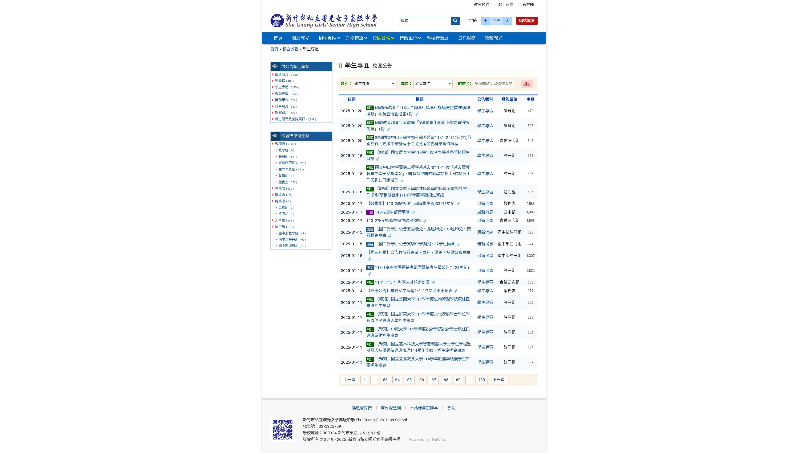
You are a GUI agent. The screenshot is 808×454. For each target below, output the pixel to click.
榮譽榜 (284, 81)
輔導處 (283, 195)
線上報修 (505, 4)
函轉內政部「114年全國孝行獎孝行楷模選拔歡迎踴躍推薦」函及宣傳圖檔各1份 (418, 111)
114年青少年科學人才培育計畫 (398, 282)
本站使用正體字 (424, 408)
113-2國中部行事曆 (388, 212)
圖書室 (287, 182)
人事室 (284, 220)
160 (483, 380)
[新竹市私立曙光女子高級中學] (323, 20)
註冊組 (287, 156)
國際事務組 (291, 169)
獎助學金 (286, 100)
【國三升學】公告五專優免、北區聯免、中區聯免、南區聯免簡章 (418, 232)
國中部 (284, 227)
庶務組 (286, 208)
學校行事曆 (438, 38)
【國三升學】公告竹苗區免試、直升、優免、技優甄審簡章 (418, 252)
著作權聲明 (391, 408)
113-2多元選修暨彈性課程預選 (393, 220)
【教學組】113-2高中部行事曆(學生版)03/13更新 (410, 203)
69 (459, 380)
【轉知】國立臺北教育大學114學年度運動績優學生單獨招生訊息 (418, 362)
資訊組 (286, 214)
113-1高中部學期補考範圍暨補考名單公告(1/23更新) (418, 267)
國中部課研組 (292, 246)
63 (386, 380)
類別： (346, 83)
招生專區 (327, 38)
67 (435, 380)
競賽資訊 (286, 113)
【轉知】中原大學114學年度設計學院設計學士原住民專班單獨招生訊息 (418, 332)
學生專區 (287, 87)
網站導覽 (527, 20)
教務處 (285, 144)
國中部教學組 (292, 233)
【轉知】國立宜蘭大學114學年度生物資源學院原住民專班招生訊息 (418, 302)
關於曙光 (300, 38)
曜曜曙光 (493, 38)
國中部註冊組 (292, 240)
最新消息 (287, 75)
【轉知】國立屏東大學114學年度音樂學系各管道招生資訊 (418, 155)
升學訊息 (286, 106)
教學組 (286, 150)
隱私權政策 (362, 408)
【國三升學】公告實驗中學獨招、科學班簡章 (411, 244)
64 (398, 380)
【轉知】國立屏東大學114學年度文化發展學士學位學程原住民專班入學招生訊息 (418, 317)
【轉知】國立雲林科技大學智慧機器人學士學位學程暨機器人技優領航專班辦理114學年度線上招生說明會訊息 (418, 347)
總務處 (283, 201)
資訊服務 (467, 38)
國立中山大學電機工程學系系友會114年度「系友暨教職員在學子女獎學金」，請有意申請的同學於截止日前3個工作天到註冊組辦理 (418, 174)
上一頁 (349, 379)
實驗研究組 (292, 163)
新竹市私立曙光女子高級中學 (373, 439)
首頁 (278, 38)
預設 (496, 20)
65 (411, 380)
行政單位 (408, 38)
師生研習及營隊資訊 (295, 119)
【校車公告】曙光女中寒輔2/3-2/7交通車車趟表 (409, 290)
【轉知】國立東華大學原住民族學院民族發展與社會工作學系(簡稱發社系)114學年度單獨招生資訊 (418, 192)
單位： (406, 83)
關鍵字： (465, 83)
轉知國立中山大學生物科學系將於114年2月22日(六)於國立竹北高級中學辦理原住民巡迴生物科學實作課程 (419, 140)
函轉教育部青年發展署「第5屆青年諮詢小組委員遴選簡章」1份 (417, 126)
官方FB (528, 4)
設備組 (286, 176)
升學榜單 (354, 38)
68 (447, 380)
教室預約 (481, 4)
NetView (439, 439)
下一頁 (499, 379)
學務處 (284, 188)
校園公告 (381, 38)
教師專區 (287, 94)
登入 (451, 408)
